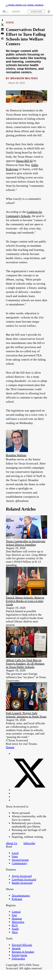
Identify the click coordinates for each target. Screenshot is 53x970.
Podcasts (17, 898)
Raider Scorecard (22, 882)
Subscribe (36, 11)
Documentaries (21, 895)
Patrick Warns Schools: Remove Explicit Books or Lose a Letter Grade (25, 601)
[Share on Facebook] (2, 20)
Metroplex (18, 921)
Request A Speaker (23, 951)
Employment (19, 955)
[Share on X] (2, 25)
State (10, 22)
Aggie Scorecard (22, 875)
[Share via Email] (2, 34)
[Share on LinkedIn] (2, 29)
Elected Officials (22, 944)
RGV (15, 925)
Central (16, 911)
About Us (11, 843)
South (15, 928)
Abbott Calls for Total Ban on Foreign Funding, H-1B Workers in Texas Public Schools (25, 663)
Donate (16, 11)
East (14, 915)
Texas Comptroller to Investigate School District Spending (25, 542)
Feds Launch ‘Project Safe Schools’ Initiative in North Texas (26, 714)
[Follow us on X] (29, 789)
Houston (17, 918)
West (15, 932)
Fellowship (18, 958)
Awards (16, 948)
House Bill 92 (24, 160)
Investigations (20, 859)
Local (15, 852)
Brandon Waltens (24, 78)
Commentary (19, 863)
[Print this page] (2, 38)
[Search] (49, 11)
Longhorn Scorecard (24, 879)
